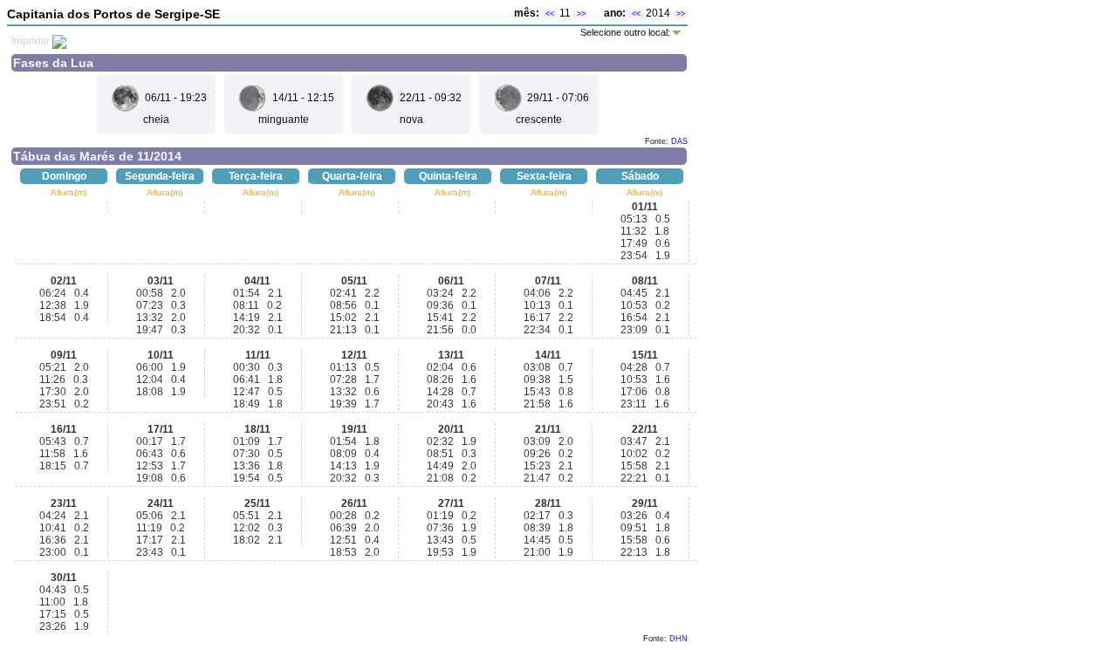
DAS (679, 141)
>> (581, 14)
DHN (678, 638)
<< (549, 14)
